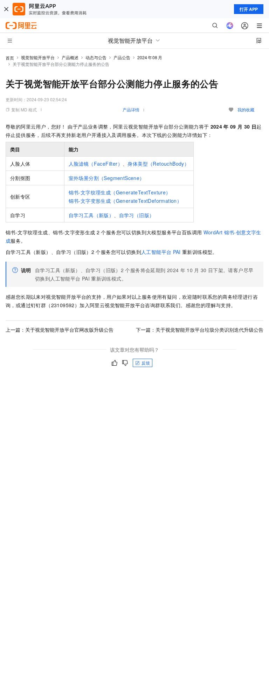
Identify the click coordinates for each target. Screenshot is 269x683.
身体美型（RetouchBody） (158, 163)
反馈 (146, 363)
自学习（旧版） (136, 215)
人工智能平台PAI (161, 251)
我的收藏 (245, 109)
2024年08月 (149, 57)
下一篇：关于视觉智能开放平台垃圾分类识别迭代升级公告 (199, 329)
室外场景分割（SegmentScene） (107, 177)
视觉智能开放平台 (38, 57)
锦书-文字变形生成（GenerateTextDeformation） (125, 200)
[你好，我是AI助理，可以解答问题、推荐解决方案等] (229, 25)
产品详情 (131, 109)
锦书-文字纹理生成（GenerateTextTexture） (120, 192)
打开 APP (249, 9)
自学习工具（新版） (91, 215)
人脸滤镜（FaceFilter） (96, 163)
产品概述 (70, 57)
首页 (10, 58)
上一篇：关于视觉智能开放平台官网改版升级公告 (59, 329)
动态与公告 (95, 57)
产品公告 (121, 57)
